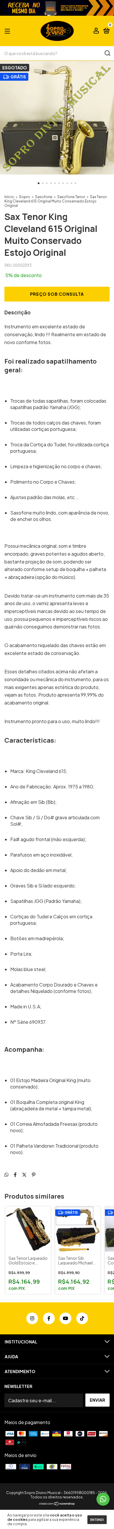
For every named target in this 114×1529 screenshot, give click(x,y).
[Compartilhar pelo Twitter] (24, 1175)
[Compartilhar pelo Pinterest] (33, 1175)
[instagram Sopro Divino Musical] (32, 1318)
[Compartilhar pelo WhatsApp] (6, 1175)
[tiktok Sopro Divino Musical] (82, 1318)
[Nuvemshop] (57, 1504)
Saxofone (43, 197)
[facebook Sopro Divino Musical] (49, 1318)
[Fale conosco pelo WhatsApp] (103, 1499)
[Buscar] (107, 53)
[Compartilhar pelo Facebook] (15, 1175)
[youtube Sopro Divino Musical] (65, 1318)
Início (9, 197)
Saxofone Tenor (71, 197)
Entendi (97, 1519)
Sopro (24, 197)
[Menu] (8, 30)
